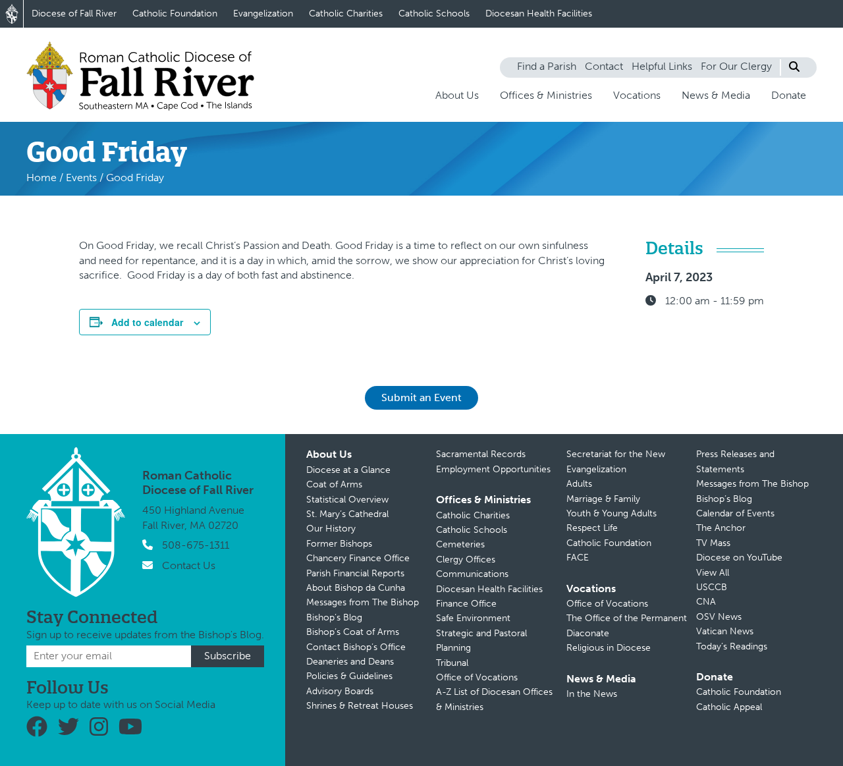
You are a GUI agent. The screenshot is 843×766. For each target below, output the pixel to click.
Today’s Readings (731, 646)
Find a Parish (546, 66)
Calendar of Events (735, 513)
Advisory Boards (339, 691)
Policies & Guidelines (349, 676)
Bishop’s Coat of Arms (352, 632)
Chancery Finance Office (358, 558)
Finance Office (466, 603)
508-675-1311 (195, 545)
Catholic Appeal (729, 707)
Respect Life (592, 527)
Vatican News (724, 631)
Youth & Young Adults (611, 513)
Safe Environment (473, 618)
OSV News (719, 616)
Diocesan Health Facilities (538, 13)
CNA (706, 601)
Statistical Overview (347, 499)
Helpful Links (662, 66)
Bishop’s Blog (334, 617)
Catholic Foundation (174, 13)
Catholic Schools (434, 13)
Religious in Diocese (608, 647)
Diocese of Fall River (74, 13)
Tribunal (452, 663)
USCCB (711, 587)
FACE (577, 557)
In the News (591, 693)
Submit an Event (421, 397)
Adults (579, 483)
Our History (331, 528)
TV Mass (713, 543)
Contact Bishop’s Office (356, 647)
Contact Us (188, 565)
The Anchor (721, 527)
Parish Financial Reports (355, 573)
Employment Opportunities (493, 469)
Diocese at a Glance (348, 470)
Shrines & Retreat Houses (359, 705)
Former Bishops (339, 543)
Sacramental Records (481, 454)
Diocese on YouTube (739, 557)
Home (41, 177)
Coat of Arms (334, 484)
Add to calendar (147, 322)
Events (81, 177)
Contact (604, 66)
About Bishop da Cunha (355, 587)
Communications (472, 574)
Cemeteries (460, 544)
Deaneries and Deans (350, 661)
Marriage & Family (603, 499)
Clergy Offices (465, 559)
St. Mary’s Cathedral (347, 514)
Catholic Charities (346, 13)
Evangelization (263, 13)
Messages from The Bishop (362, 602)
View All (712, 572)
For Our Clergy (736, 66)
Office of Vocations (477, 677)
